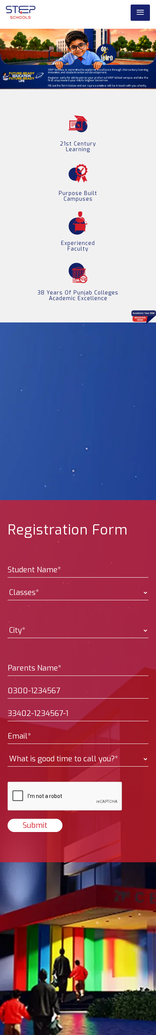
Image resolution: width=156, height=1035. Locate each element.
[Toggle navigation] (140, 13)
